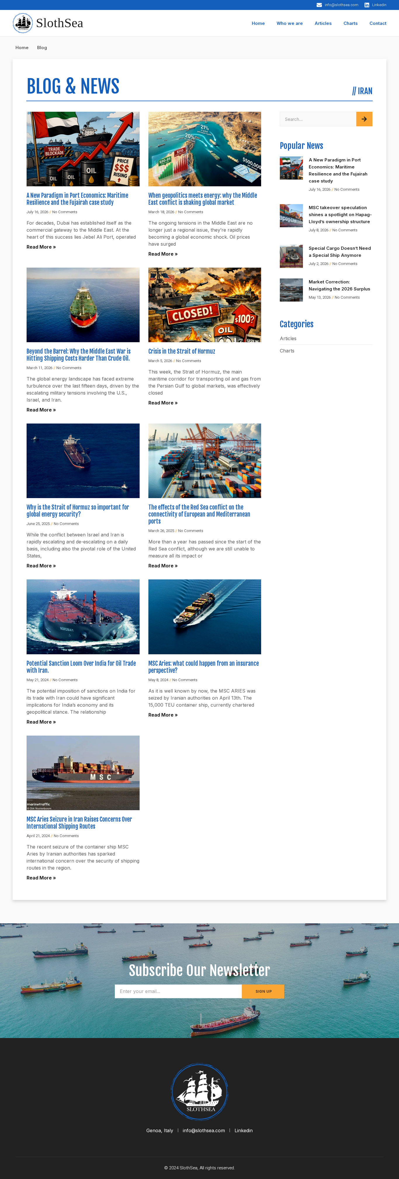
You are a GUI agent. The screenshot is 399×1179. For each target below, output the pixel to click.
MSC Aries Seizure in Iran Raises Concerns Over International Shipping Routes (79, 823)
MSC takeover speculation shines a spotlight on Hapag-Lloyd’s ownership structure (340, 214)
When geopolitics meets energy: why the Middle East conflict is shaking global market (202, 199)
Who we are (290, 23)
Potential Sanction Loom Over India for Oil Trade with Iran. (81, 667)
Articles (323, 23)
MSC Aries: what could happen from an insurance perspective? (203, 667)
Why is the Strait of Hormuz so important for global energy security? (78, 511)
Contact (377, 23)
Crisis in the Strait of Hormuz (181, 351)
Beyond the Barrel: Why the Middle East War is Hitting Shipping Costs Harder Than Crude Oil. (79, 355)
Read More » (41, 247)
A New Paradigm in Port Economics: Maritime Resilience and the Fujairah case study (77, 199)
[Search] (364, 119)
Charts (351, 23)
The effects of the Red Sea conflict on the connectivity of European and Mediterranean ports (199, 514)
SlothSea (59, 23)
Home (258, 23)
